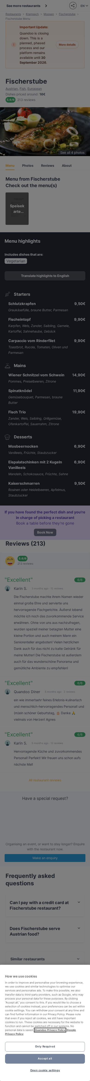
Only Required (45, 1046)
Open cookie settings (45, 1070)
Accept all (45, 1058)
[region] (45, 1023)
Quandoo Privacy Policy (50, 1030)
